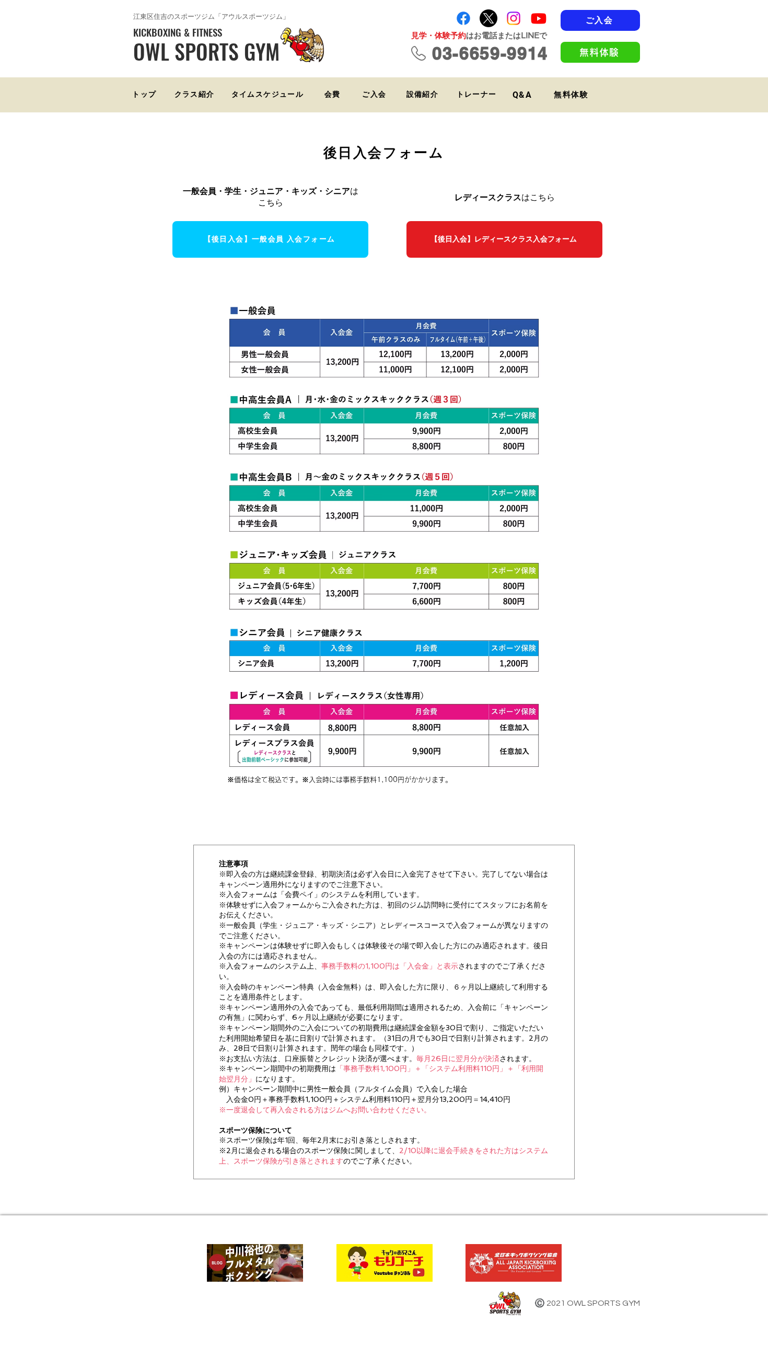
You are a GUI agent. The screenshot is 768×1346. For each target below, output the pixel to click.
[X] (488, 18)
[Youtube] (539, 18)
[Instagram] (513, 18)
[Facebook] (463, 18)
